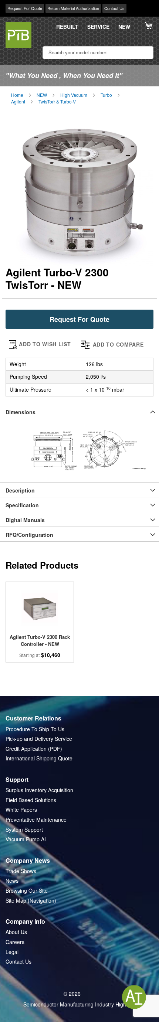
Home (17, 95)
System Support (24, 829)
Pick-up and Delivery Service (39, 738)
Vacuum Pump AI (26, 839)
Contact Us (114, 8)
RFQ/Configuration (29, 534)
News (12, 880)
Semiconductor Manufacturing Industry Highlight (79, 1004)
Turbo (106, 95)
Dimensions (20, 412)
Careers (15, 942)
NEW (124, 26)
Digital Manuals (25, 520)
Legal (12, 951)
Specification (22, 505)
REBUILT (67, 26)
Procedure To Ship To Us (35, 729)
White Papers (21, 809)
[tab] (79, 411)
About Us (16, 932)
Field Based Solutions (31, 800)
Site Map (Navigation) (31, 900)
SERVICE (98, 26)
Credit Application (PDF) (34, 748)
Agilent (18, 102)
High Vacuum (73, 95)
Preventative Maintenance (36, 819)
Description (20, 490)
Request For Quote (24, 8)
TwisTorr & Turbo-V (57, 102)
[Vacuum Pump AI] (134, 997)
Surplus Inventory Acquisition (39, 790)
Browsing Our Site (27, 890)
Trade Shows (21, 871)
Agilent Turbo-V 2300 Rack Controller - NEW (40, 640)
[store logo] (18, 35)
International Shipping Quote (39, 758)
